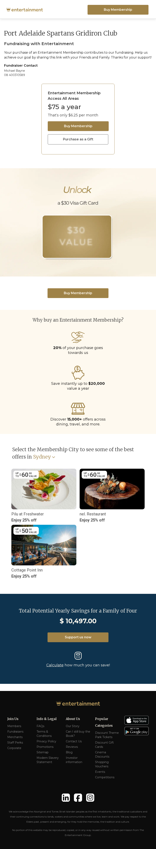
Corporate (14, 748)
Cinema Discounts (102, 754)
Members (14, 726)
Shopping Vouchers (102, 764)
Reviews (72, 747)
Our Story (72, 726)
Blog (69, 752)
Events (100, 772)
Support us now (78, 637)
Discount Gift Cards (104, 745)
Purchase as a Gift (78, 139)
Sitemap (43, 752)
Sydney (42, 457)
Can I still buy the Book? (78, 734)
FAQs (40, 726)
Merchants (15, 737)
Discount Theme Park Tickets (107, 735)
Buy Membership (118, 10)
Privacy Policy (46, 741)
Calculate (55, 665)
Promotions (45, 747)
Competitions (104, 777)
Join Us (12, 719)
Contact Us (74, 741)
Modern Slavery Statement (48, 760)
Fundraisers (15, 731)
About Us (73, 719)
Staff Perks (15, 742)
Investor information (74, 760)
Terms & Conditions (44, 734)
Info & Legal (47, 719)
